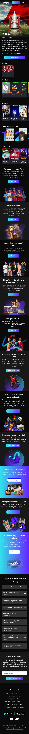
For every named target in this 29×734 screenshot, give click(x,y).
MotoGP (14, 325)
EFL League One (5, 95)
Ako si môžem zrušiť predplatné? (13, 607)
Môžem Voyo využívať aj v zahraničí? (11, 593)
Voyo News (8, 707)
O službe (21, 693)
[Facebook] (10, 689)
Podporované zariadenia (15, 696)
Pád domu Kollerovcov (5, 162)
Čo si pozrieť (11, 699)
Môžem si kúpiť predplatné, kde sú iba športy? (12, 645)
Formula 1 (22, 323)
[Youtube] (18, 689)
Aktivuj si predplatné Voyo (14, 678)
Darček (19, 699)
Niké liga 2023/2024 (14, 95)
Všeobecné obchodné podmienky (14, 701)
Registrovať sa (14, 57)
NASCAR (19, 325)
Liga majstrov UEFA (14, 119)
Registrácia (16, 2)
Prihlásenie (25, 2)
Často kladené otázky (11, 693)
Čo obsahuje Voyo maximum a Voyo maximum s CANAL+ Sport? (12, 637)
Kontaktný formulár (17, 704)
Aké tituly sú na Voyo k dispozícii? (10, 614)
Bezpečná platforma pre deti (13, 435)
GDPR (8, 704)
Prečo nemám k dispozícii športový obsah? (11, 621)
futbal (3, 37)
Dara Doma (14, 161)
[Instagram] (14, 689)
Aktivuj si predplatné (13, 370)
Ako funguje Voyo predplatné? (12, 586)
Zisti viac (13, 219)
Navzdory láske (23, 119)
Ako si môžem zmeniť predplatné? (10, 629)
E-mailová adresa (8, 673)
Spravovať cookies (18, 707)
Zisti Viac (13, 181)
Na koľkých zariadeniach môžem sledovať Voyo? (13, 601)
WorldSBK (13, 326)
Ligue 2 (23, 94)
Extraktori (5, 118)
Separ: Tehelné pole (23, 162)
